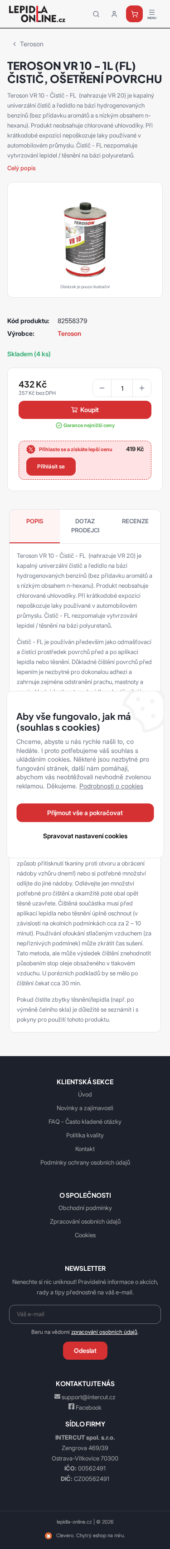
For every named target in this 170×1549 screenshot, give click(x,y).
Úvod (85, 1094)
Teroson (32, 44)
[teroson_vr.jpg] (85, 237)
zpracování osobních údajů (104, 1332)
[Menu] (152, 14)
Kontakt (85, 1148)
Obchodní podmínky (85, 1207)
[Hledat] (96, 14)
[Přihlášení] (114, 14)
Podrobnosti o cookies (111, 786)
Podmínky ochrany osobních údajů (85, 1162)
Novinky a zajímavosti (85, 1107)
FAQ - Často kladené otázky (85, 1121)
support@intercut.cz (89, 1397)
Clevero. (65, 1535)
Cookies (85, 1235)
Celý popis (21, 168)
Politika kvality (85, 1135)
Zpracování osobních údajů (85, 1221)
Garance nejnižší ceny (89, 425)
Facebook (89, 1407)
